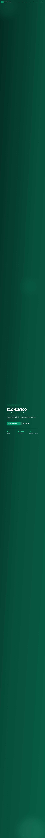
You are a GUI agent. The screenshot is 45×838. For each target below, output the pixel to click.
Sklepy (30, 1)
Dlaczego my (24, 1)
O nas (19, 1)
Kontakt (41, 1)
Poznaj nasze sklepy (12, 423)
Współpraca (35, 1)
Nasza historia (26, 423)
